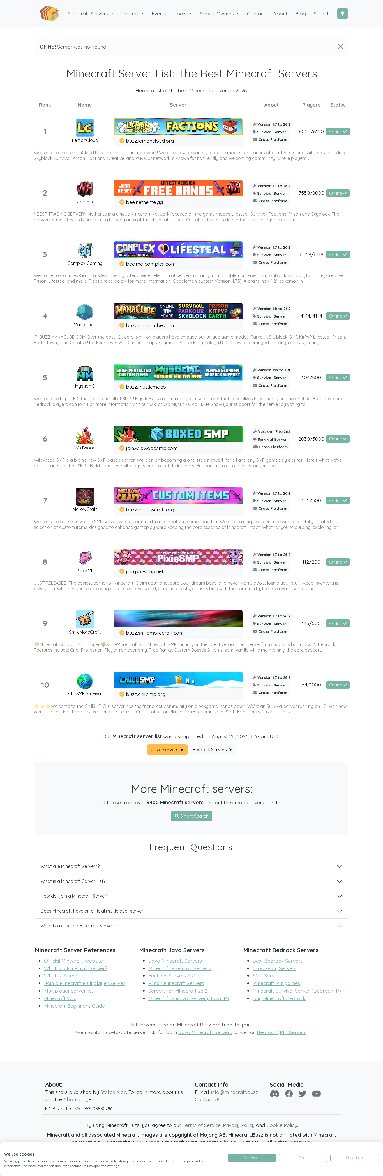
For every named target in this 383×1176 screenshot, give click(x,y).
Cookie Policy (281, 1125)
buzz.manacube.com (150, 325)
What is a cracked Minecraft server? (78, 926)
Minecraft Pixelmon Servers (179, 968)
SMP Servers (267, 975)
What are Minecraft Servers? (70, 866)
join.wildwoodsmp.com (151, 448)
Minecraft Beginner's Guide (74, 1006)
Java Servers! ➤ (167, 749)
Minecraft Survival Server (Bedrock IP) (297, 990)
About (70, 1099)
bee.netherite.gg (144, 202)
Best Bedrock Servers (278, 960)
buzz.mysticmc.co (146, 386)
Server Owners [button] (217, 13)
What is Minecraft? (65, 975)
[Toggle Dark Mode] (342, 13)
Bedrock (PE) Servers (281, 1032)
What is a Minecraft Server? (75, 968)
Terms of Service (202, 1125)
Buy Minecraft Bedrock (279, 998)
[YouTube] (316, 1094)
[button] (132, 14)
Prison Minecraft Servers (176, 983)
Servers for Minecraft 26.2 (177, 990)
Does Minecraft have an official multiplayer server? (93, 911)
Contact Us (207, 1099)
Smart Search (194, 816)
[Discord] (275, 1094)
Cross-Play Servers (274, 968)
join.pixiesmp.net (144, 571)
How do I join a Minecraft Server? (74, 896)
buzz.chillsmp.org (145, 694)
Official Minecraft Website (73, 960)
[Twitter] (302, 1094)
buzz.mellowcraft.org (150, 509)
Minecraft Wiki (60, 998)
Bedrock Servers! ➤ (212, 749)
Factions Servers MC (171, 975)
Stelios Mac (113, 1092)
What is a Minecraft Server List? (73, 881)
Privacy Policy (239, 1125)
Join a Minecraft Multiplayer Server (84, 983)
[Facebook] (289, 1094)
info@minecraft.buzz (234, 1092)
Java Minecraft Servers (175, 960)
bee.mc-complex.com (151, 264)
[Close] (341, 46)
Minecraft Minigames (276, 983)
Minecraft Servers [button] (88, 13)
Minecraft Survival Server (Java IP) (188, 998)
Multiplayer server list (68, 990)
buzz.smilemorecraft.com (155, 633)
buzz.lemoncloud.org (150, 140)
